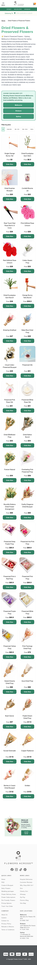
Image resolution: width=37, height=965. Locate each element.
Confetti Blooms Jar (27, 189)
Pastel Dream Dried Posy (27, 717)
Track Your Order (7, 906)
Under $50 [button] (9, 129)
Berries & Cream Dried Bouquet (9, 786)
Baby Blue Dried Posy (27, 331)
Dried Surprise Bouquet (10, 189)
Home (3, 21)
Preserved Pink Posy (27, 577)
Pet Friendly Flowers (8, 900)
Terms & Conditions (8, 929)
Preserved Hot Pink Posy (27, 542)
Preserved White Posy (27, 612)
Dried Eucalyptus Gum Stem (27, 154)
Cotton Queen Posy (27, 261)
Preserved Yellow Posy (9, 647)
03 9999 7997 (24, 920)
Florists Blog (24, 900)
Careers (4, 917)
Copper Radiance (27, 751)
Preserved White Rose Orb (27, 401)
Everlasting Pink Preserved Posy (27, 470)
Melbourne (18, 9)
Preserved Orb (27, 365)
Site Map (23, 903)
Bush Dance (9, 716)
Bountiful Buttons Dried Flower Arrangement (10, 506)
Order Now (9, 164)
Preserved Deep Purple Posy (9, 542)
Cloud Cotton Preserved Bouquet (9, 366)
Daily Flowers (5, 888)
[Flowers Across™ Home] (19, 3)
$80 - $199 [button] (24, 129)
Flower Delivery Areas (8, 894)
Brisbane (27, 9)
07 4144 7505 (24, 929)
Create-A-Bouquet (7, 885)
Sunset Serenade (9, 751)
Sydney (9, 9)
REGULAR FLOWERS (24, 821)
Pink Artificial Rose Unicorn (27, 224)
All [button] (3, 129)
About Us (4, 914)
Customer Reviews (26, 882)
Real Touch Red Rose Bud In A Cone (9, 225)
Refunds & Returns (7, 926)
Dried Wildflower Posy (9, 435)
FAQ (2, 882)
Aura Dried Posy (27, 681)
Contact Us (5, 920)
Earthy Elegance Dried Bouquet (27, 505)
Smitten (27, 785)
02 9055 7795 (24, 938)
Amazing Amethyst (9, 330)
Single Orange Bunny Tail (10, 154)
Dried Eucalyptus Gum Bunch (10, 296)
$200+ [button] (32, 129)
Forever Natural (9, 469)
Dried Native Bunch (27, 435)
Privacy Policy (6, 923)
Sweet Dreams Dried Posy (9, 682)
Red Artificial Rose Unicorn (9, 261)
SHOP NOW (26, 832)
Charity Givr (24, 891)
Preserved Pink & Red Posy (9, 577)
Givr (21, 888)
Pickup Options (6, 903)
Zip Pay (22, 897)
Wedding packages (7, 891)
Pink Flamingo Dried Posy (27, 647)
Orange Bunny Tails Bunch (27, 296)
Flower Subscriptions (8, 897)
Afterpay (23, 894)
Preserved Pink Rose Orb (9, 401)
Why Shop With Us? (26, 885)
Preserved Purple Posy (9, 612)
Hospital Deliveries (26, 879)
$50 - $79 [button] (17, 129)
